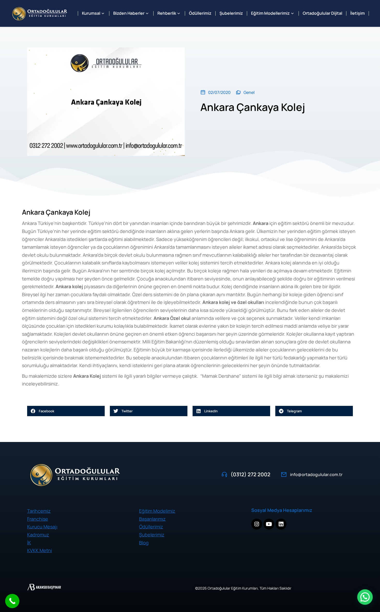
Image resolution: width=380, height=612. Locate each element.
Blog (144, 542)
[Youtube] (268, 524)
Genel (249, 92)
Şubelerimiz (151, 535)
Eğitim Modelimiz (157, 511)
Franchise (37, 519)
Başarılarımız (152, 519)
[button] (66, 411)
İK (29, 542)
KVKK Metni (39, 550)
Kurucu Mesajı (42, 527)
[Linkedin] (281, 524)
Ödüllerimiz (151, 527)
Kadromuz (38, 535)
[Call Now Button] (12, 601)
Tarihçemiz (39, 511)
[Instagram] (256, 524)
